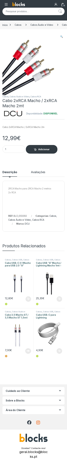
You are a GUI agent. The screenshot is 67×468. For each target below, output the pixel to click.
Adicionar (44, 149)
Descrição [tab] (9, 172)
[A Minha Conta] (56, 4)
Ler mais (28, 351)
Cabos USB (17, 260)
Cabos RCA (35, 96)
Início (5, 24)
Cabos (18, 24)
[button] (61, 37)
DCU (27, 223)
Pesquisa (60, 11)
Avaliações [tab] (38, 172)
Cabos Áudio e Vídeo (41, 24)
